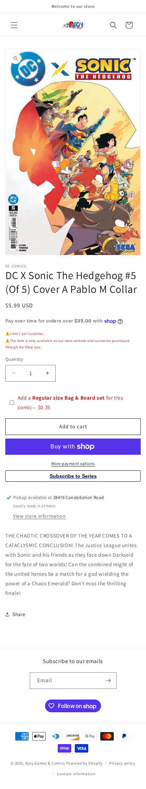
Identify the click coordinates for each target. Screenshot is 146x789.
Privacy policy (122, 763)
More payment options (73, 463)
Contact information (76, 773)
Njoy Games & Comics (45, 762)
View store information (39, 516)
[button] (14, 25)
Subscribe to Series (73, 476)
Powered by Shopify (84, 762)
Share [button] (19, 614)
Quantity (14, 359)
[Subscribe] (108, 680)
